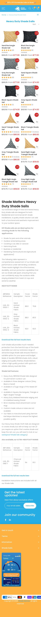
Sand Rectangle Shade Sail (8, 46)
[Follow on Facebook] (6, 520)
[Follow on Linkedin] (10, 520)
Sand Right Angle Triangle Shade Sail (29, 153)
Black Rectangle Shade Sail (28, 46)
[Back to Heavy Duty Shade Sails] (38, 14)
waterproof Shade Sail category (14, 435)
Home (4, 15)
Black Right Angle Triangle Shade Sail (10, 180)
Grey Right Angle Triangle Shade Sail (29, 180)
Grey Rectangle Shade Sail (8, 74)
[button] (7, 50)
